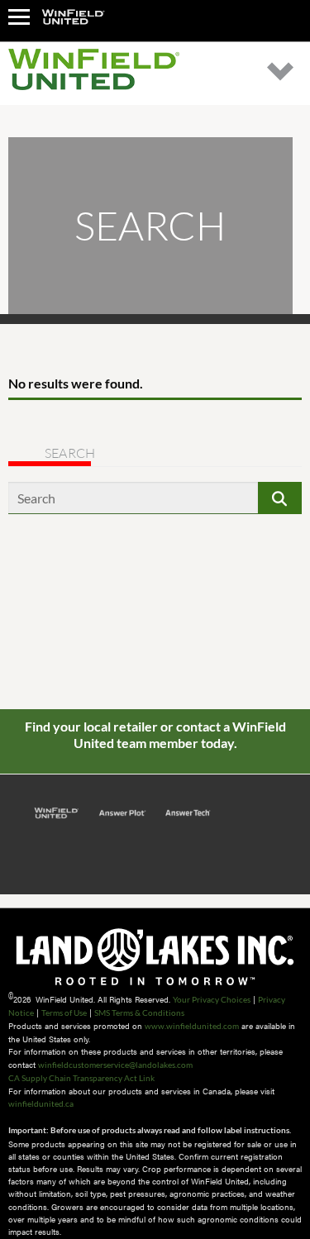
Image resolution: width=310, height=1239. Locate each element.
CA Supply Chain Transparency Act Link (81, 1078)
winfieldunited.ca (41, 1103)
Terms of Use (64, 1012)
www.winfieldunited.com (192, 1026)
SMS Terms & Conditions (139, 1012)
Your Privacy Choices (211, 999)
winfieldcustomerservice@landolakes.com (115, 1065)
